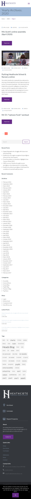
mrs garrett (25, 357)
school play (17, 367)
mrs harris (5, 360)
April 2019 (6, 243)
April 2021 (6, 217)
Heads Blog (6, 285)
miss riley (15, 354)
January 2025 (7, 190)
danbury (4, 343)
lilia (8, 350)
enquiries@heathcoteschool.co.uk (13, 473)
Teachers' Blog (7, 289)
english (14, 343)
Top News (5, 291)
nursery (24, 361)
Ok (15, 495)
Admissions (6, 455)
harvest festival (21, 343)
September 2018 (7, 249)
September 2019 (7, 241)
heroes (18, 347)
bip (7, 340)
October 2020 (7, 227)
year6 (23, 378)
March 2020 (6, 237)
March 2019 (6, 245)
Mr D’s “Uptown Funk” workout (15, 115)
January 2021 (7, 223)
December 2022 (7, 205)
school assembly (8, 368)
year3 (4, 378)
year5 (16, 378)
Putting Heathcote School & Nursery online (14, 75)
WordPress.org (7, 305)
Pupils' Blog (6, 287)
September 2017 (7, 265)
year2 (24, 374)
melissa (17, 350)
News (4, 457)
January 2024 (7, 198)
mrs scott (18, 360)
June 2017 (6, 267)
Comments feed (7, 303)
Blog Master (25, 27)
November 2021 (7, 211)
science (13, 371)
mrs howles (11, 361)
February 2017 (7, 273)
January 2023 (7, 203)
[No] (29, 492)
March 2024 (6, 194)
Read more (6, 43)
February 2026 (7, 182)
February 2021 (7, 221)
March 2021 (6, 219)
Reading (23, 364)
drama (9, 343)
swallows (24, 371)
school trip (6, 371)
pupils (17, 364)
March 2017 (6, 271)
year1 (20, 374)
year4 (10, 378)
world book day (13, 374)
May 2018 (6, 255)
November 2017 (7, 261)
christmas (19, 340)
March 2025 (6, 186)
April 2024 (6, 192)
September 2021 (7, 213)
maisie (12, 350)
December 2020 (7, 225)
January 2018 (7, 259)
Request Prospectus (12, 419)
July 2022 (5, 207)
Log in (4, 299)
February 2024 (7, 196)
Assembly (14, 27)
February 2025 (7, 188)
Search (26, 142)
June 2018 (6, 253)
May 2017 (6, 269)
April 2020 (6, 235)
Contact (5, 460)
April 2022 (6, 209)
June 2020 (6, 231)
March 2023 (6, 201)
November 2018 (7, 247)
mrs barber (11, 357)
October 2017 (7, 263)
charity (12, 340)
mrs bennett (19, 357)
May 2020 (6, 233)
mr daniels (23, 354)
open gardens (10, 364)
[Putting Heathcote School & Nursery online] (15, 58)
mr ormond (5, 357)
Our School (10, 405)
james (22, 347)
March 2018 (6, 257)
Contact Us (8, 437)
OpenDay (4, 364)
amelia (4, 340)
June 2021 (6, 215)
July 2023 (5, 200)
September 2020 (7, 229)
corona (25, 68)
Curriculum (10, 411)
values (5, 375)
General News (16, 68)
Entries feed (6, 301)
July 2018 (5, 251)
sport (18, 371)
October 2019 (7, 239)
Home (4, 446)
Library (4, 350)
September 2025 (7, 184)
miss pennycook (6, 354)
